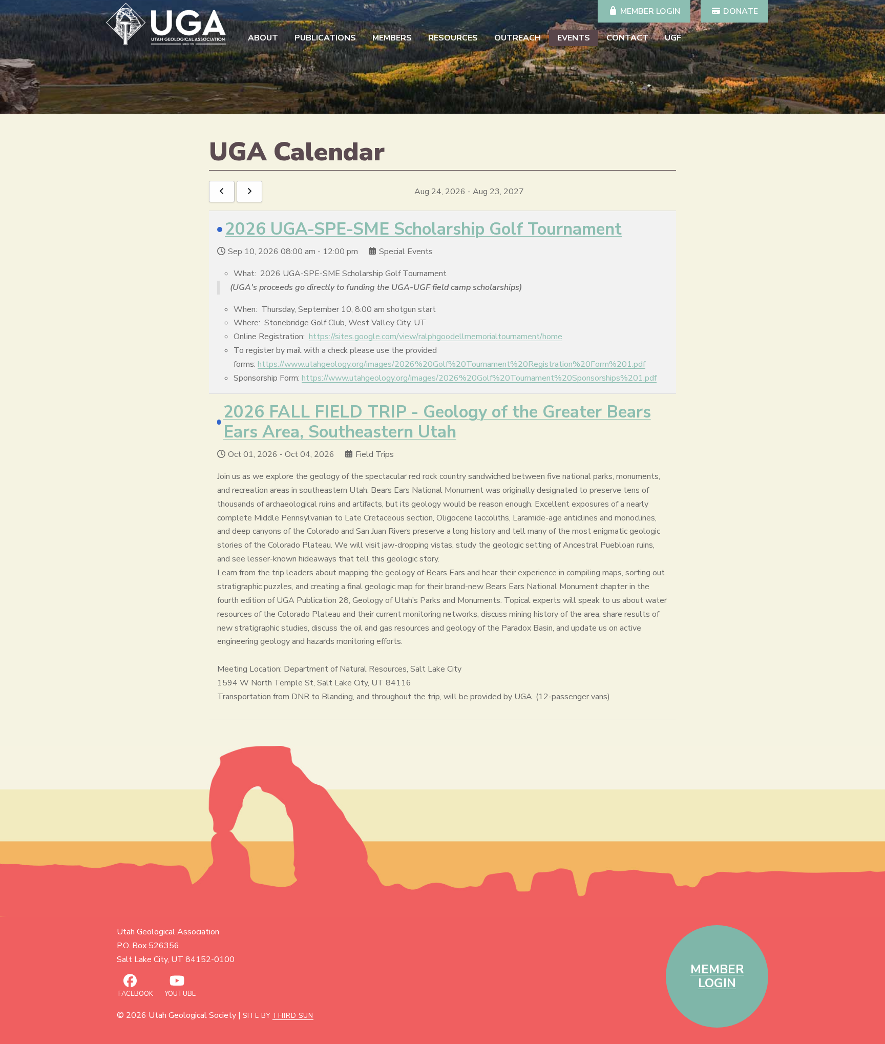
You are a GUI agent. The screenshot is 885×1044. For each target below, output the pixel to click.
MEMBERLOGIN (717, 976)
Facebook (135, 993)
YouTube (179, 993)
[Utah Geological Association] (168, 24)
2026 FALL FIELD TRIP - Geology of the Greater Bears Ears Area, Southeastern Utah (437, 422)
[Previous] (222, 191)
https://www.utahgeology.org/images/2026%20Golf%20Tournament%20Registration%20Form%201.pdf (451, 364)
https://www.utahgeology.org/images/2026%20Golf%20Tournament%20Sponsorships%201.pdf (479, 378)
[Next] (249, 191)
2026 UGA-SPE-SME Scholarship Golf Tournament (423, 229)
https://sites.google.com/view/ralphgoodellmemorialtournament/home (435, 336)
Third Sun (292, 1015)
